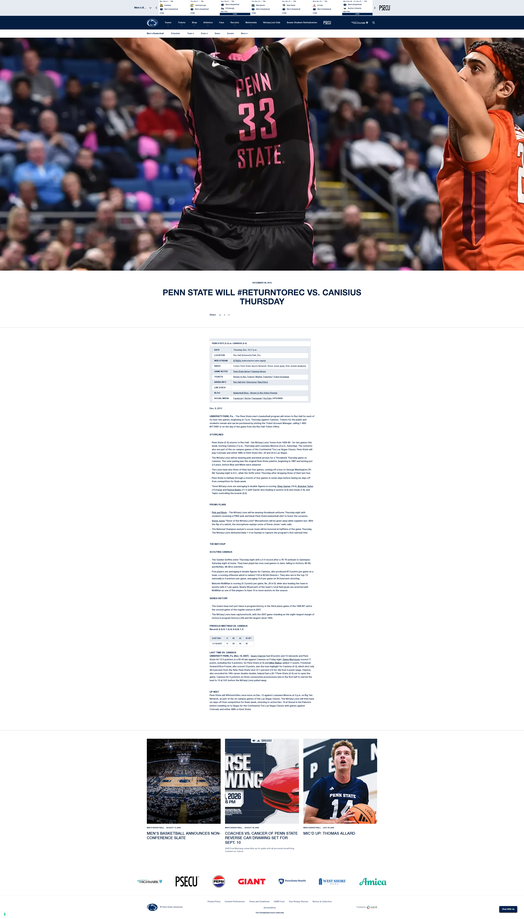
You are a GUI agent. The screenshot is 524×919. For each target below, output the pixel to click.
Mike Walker (275, 663)
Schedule (175, 34)
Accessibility (270, 908)
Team (189, 34)
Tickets (181, 23)
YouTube (267, 398)
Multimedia (251, 23)
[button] (156, 8)
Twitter (247, 398)
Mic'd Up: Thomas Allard (329, 833)
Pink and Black (219, 513)
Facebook (238, 398)
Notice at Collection (322, 902)
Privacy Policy (214, 902)
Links (235, 14)
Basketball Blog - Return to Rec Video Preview (255, 393)
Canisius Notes (259, 372)
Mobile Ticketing (264, 377)
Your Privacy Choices (298, 902)
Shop (194, 23)
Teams (168, 23)
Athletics (208, 23)
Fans (221, 23)
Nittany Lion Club (271, 23)
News (217, 34)
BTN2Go (237, 361)
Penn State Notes (241, 372)
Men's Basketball (155, 828)
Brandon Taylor (305, 486)
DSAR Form (279, 902)
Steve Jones (218, 521)
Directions (252, 382)
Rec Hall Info (239, 382)
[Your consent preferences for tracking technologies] (4, 914)
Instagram (257, 398)
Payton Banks (234, 490)
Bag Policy (263, 382)
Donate (230, 34)
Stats (203, 34)
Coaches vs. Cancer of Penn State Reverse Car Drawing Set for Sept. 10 (261, 838)
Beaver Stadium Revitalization (302, 23)
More (243, 34)
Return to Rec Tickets (243, 377)
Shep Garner (284, 486)
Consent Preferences (235, 902)
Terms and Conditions (259, 902)
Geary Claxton (258, 656)
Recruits (234, 23)
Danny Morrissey (291, 660)
